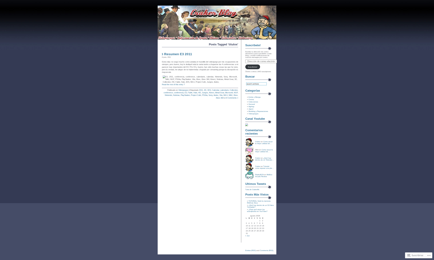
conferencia (179, 93)
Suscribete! (253, 45)
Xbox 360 (220, 98)
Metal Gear (219, 93)
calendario (224, 90)
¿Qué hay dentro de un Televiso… (264, 159)
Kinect (211, 93)
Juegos (205, 93)
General (252, 104)
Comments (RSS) (266, 250)
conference (168, 93)
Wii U (225, 95)
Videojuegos (183, 90)
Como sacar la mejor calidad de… (264, 142)
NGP (236, 93)
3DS (209, 90)
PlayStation (185, 95)
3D (205, 90)
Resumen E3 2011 (178, 54)
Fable (190, 93)
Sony (211, 95)
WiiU (230, 95)
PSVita (205, 95)
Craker (257, 142)
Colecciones (253, 102)
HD (199, 93)
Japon (251, 109)
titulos (216, 95)
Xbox (235, 95)
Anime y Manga (254, 97)
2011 (201, 90)
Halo (195, 93)
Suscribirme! (252, 67)
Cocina (251, 99)
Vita (220, 95)
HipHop (251, 106)
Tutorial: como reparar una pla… (264, 167)
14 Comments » (231, 98)
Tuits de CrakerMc (252, 189)
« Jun (247, 236)
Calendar (215, 90)
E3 (186, 93)
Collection (234, 90)
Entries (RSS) (250, 250)
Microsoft (229, 93)
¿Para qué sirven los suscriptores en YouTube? (257, 210)
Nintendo (168, 95)
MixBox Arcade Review (263, 175)
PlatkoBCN (259, 175)
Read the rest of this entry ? (173, 84)
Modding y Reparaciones (258, 111)
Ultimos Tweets (255, 184)
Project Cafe (196, 95)
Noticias (176, 95)
